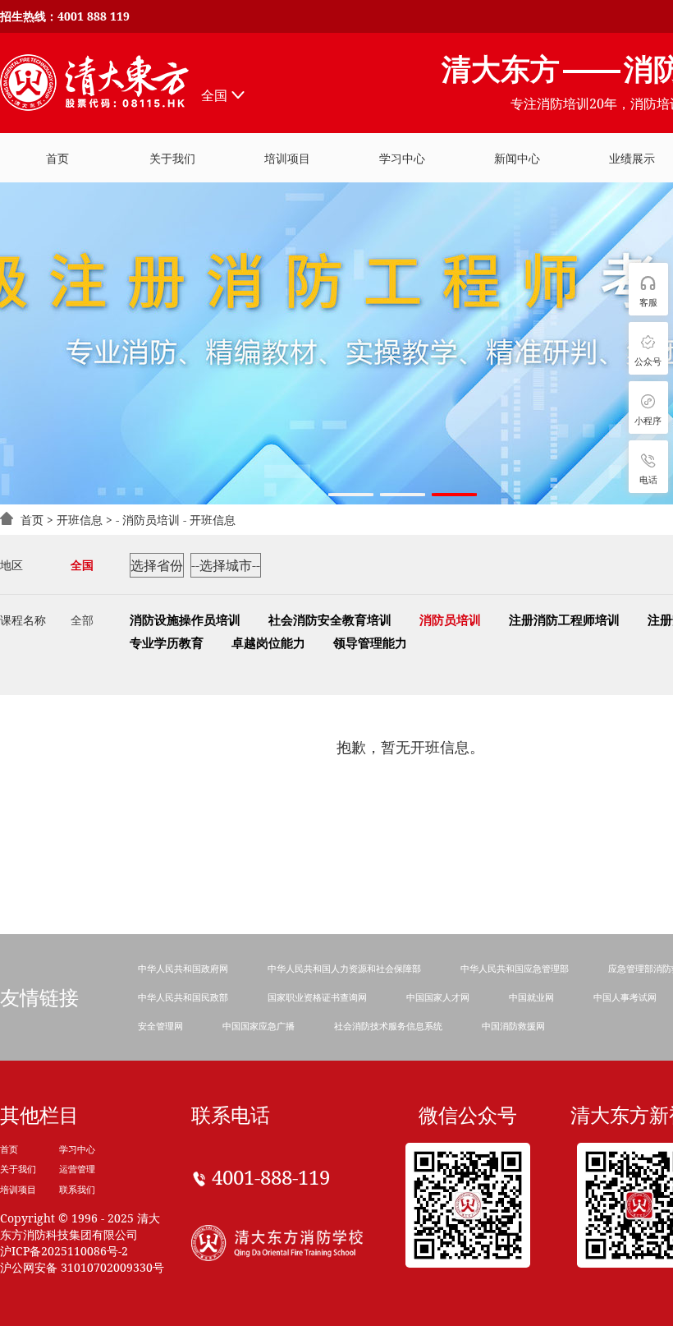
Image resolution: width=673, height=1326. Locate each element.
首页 (32, 519)
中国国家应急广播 (258, 1026)
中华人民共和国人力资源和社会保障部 (344, 968)
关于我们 (18, 1169)
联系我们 (77, 1189)
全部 (82, 620)
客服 (648, 302)
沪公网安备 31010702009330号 (82, 1267)
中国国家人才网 (437, 997)
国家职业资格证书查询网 (317, 997)
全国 (214, 95)
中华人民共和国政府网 (183, 968)
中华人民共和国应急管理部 (514, 968)
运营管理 (77, 1169)
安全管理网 (160, 1026)
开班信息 (80, 519)
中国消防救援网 (513, 1026)
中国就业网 (531, 997)
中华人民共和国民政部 (183, 997)
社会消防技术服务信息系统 (388, 1026)
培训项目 (287, 158)
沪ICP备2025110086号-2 (64, 1251)
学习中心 (77, 1149)
